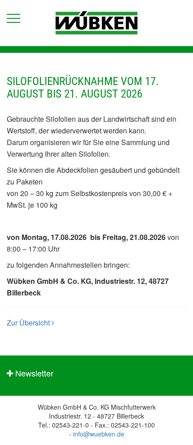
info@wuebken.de (98, 433)
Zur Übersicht (29, 322)
